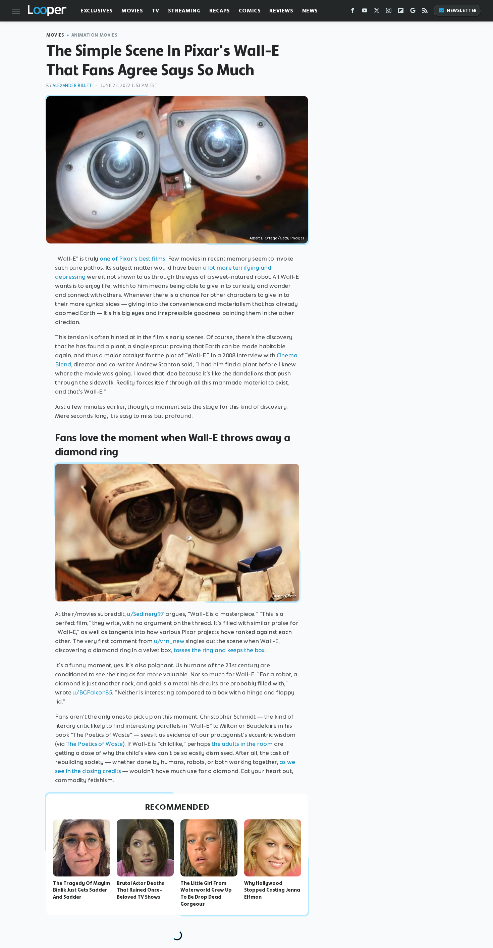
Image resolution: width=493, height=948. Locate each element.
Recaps (219, 10)
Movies (132, 10)
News (310, 10)
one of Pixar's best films (132, 259)
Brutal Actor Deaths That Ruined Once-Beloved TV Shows (140, 890)
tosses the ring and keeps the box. (220, 650)
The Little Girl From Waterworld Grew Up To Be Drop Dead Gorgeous (206, 893)
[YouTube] (364, 12)
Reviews (281, 10)
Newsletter (462, 10)
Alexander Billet (72, 85)
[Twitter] (376, 12)
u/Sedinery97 (145, 614)
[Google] (412, 12)
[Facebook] (352, 12)
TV (155, 10)
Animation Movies (94, 35)
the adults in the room (242, 744)
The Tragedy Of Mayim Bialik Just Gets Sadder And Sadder (81, 890)
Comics (250, 10)
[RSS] (425, 12)
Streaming (184, 10)
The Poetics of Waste (94, 744)
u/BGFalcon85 (92, 692)
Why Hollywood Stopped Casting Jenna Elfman (272, 890)
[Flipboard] (400, 12)
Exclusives (96, 10)
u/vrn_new (169, 641)
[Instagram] (388, 12)
